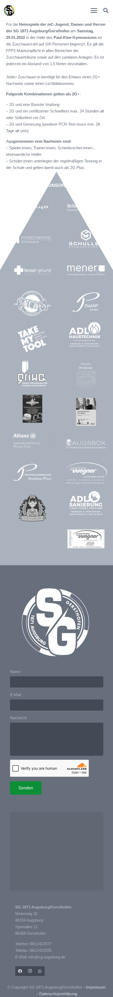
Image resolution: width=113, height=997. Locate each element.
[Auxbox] (86, 444)
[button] (94, 10)
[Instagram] (30, 971)
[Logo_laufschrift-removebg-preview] (86, 473)
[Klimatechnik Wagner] (86, 539)
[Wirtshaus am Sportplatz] (32, 409)
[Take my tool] (32, 339)
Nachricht (18, 718)
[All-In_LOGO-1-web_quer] (32, 304)
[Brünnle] (86, 376)
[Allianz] (32, 440)
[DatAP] (86, 302)
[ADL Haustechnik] (86, 335)
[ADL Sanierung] (86, 503)
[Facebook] (20, 971)
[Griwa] (32, 373)
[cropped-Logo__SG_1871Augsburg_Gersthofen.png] (9, 10)
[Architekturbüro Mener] (86, 270)
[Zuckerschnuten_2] (32, 508)
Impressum (96, 987)
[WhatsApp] (40, 971)
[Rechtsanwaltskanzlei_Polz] (32, 472)
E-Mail (15, 694)
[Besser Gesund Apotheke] (32, 270)
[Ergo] (86, 412)
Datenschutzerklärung (58, 993)
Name (15, 671)
